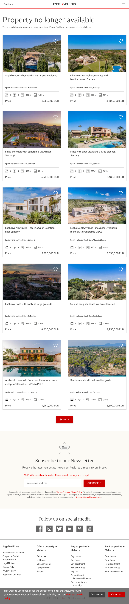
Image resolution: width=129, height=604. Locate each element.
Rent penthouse (112, 567)
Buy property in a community (79, 584)
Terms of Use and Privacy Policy (69, 492)
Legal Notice (8, 563)
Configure (97, 594)
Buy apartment (78, 563)
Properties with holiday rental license (81, 577)
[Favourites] (55, 40)
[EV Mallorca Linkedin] (69, 529)
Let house (41, 560)
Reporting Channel (12, 574)
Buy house (76, 556)
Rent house (110, 556)
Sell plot (40, 571)
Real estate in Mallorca (13, 552)
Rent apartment (112, 563)
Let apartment (43, 567)
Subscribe (94, 483)
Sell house (41, 556)
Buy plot (75, 571)
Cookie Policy (9, 567)
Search (64, 419)
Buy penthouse (78, 567)
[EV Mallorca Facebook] (39, 529)
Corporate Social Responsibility (11, 558)
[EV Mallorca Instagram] (49, 529)
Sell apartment (43, 563)
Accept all (116, 594)
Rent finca (110, 560)
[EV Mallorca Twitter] (59, 529)
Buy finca (75, 560)
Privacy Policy (9, 570)
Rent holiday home (114, 571)
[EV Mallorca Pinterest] (79, 529)
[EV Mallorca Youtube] (90, 529)
